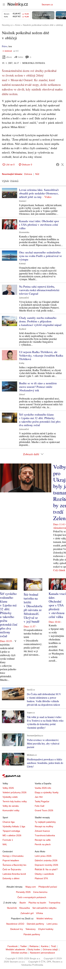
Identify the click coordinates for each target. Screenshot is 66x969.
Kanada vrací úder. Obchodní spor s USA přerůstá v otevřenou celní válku (39, 224)
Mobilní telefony (45, 918)
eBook (9, 57)
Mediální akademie (15, 949)
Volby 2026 (8, 788)
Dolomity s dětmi (11, 878)
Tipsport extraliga (11, 831)
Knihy (21, 363)
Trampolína (54, 902)
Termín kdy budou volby (15, 801)
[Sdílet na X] (62, 164)
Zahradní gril (27, 913)
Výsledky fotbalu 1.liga (14, 826)
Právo (4, 46)
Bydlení (22, 329)
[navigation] (3, 4)
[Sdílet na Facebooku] (57, 164)
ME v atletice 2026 (12, 835)
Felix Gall (39, 806)
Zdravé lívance (42, 831)
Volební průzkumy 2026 (14, 792)
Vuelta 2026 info (43, 788)
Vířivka (39, 913)
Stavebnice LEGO (15, 923)
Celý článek (59, 570)
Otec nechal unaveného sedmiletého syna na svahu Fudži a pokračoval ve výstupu (40, 255)
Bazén (23, 902)
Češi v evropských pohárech (31, 897)
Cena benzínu (40, 892)
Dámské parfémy (35, 923)
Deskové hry (16, 929)
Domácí (22, 201)
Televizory (30, 929)
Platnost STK (41, 878)
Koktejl (22, 264)
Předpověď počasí (47, 886)
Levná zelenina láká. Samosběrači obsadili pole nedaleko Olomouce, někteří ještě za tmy (39, 193)
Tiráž (53, 946)
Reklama (33, 946)
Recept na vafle (43, 840)
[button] (9, 193)
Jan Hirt (39, 797)
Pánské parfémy (32, 934)
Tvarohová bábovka (45, 835)
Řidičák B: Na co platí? (46, 869)
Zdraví (22, 394)
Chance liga (9, 822)
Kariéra (44, 946)
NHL (5, 844)
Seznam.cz (47, 4)
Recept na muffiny (44, 826)
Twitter (23, 946)
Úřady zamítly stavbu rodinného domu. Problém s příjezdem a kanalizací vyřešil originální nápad (40, 321)
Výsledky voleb (10, 797)
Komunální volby (11, 810)
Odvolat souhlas (19, 952)
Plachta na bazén (37, 902)
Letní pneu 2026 (43, 856)
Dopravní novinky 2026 (46, 865)
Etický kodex (34, 949)
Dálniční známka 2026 (46, 860)
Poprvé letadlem (11, 860)
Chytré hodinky (45, 929)
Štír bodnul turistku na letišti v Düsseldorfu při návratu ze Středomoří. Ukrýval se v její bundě (33, 608)
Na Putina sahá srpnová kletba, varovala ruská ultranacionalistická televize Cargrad (39, 290)
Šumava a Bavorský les (14, 865)
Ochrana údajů (50, 949)
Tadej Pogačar (42, 801)
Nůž (37, 174)
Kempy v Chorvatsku (13, 856)
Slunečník (12, 908)
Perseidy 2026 (23, 892)
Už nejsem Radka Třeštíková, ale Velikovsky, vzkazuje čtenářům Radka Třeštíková (41, 355)
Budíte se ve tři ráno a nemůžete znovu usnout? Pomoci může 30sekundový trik (38, 386)
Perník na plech (43, 844)
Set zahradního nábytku (44, 908)
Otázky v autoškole (44, 874)
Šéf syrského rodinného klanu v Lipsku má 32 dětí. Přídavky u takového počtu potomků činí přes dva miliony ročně (40, 419)
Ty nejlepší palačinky (45, 822)
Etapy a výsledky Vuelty (46, 792)
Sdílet (20, 57)
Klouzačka (24, 908)
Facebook (13, 946)
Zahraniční (24, 298)
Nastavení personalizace (42, 952)
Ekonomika (24, 232)
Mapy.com (30, 886)
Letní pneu (52, 923)
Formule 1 (8, 840)
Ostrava (28, 174)
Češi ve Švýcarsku (12, 869)
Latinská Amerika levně (14, 874)
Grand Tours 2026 (44, 810)
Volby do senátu (11, 806)
